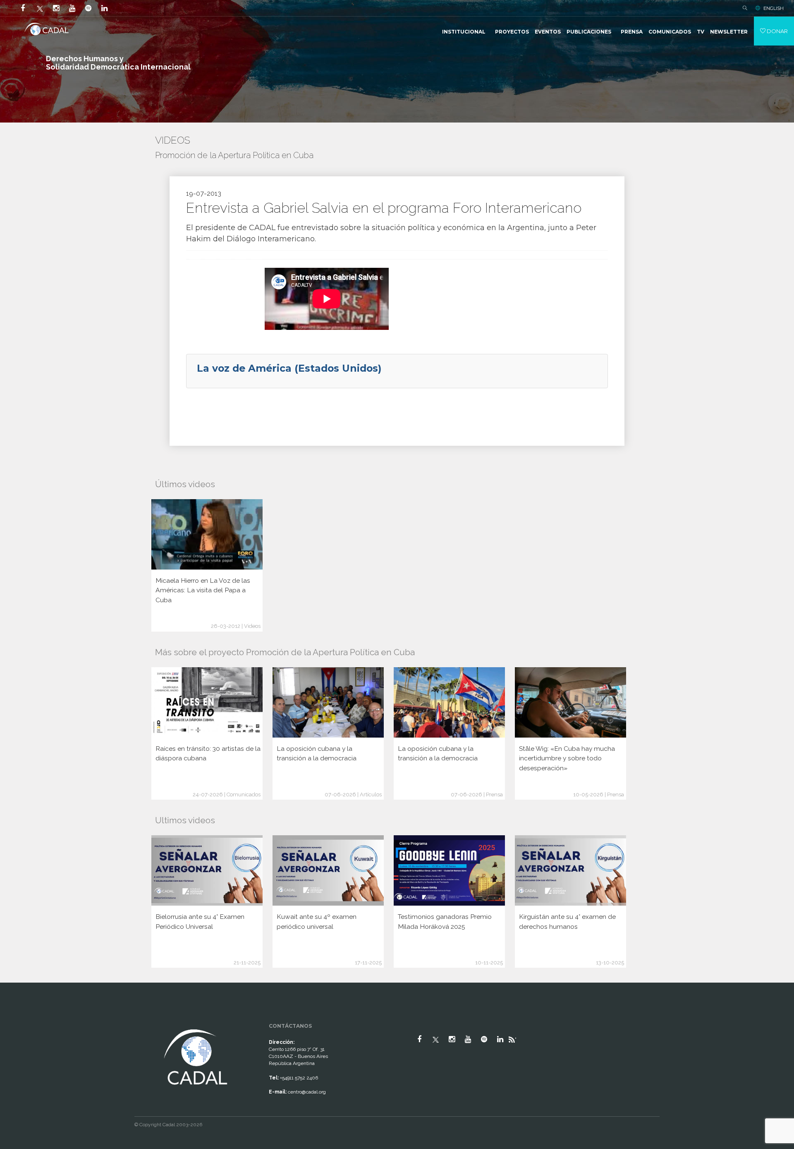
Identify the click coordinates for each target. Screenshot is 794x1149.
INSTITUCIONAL (463, 32)
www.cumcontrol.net (16, 1020)
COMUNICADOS (669, 32)
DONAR (776, 31)
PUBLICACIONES (589, 32)
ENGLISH (773, 8)
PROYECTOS (512, 32)
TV (700, 32)
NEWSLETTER (729, 32)
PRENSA (632, 32)
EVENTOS (548, 32)
